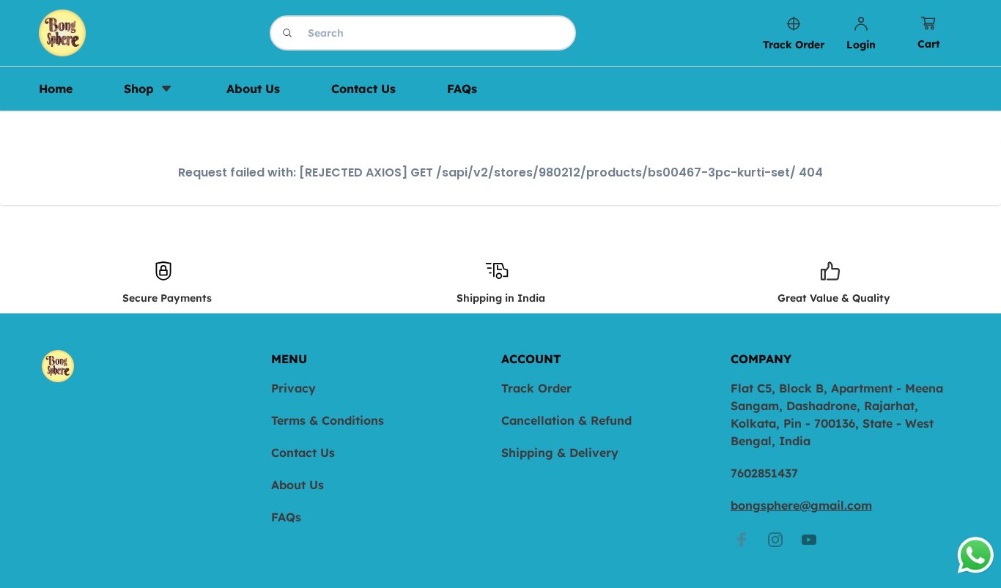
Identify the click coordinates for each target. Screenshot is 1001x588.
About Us (297, 484)
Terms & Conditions (327, 420)
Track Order (536, 388)
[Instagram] (775, 540)
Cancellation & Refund (566, 420)
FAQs (286, 517)
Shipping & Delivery (559, 452)
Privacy (293, 388)
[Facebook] (742, 540)
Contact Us (303, 452)
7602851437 (764, 473)
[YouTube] (809, 540)
